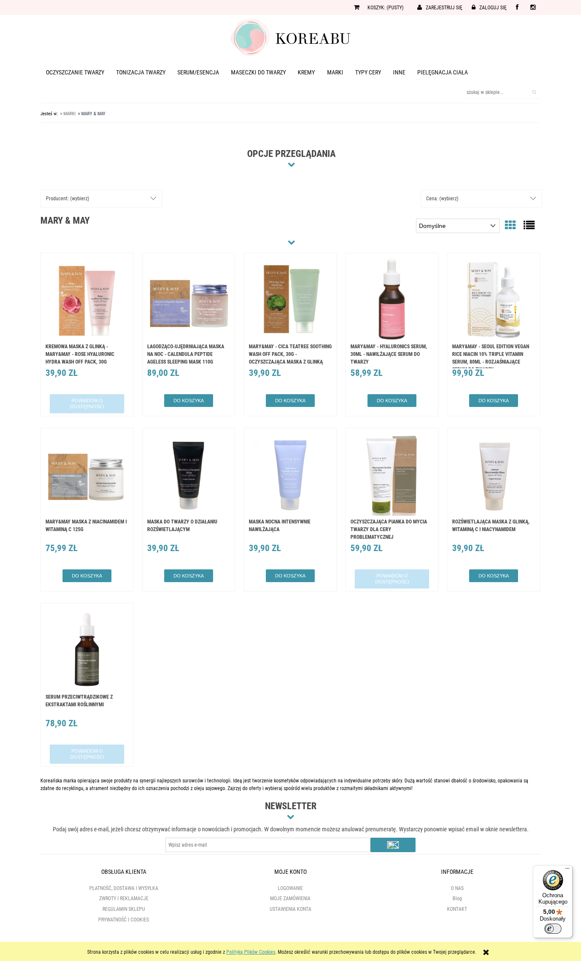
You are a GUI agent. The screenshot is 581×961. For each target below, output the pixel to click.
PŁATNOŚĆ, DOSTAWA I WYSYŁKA (123, 888)
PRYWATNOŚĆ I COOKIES (123, 920)
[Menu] (567, 870)
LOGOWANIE (290, 888)
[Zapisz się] (393, 845)
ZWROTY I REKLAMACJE (123, 898)
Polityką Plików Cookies (250, 952)
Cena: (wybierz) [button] (442, 199)
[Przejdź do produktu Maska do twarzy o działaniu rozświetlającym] (188, 475)
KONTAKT (457, 909)
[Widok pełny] (529, 225)
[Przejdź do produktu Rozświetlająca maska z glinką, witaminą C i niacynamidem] (493, 475)
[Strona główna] (290, 37)
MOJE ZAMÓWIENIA (290, 898)
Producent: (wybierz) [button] (67, 199)
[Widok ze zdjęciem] (510, 225)
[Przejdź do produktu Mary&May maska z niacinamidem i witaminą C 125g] (87, 475)
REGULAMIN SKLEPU (124, 909)
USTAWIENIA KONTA (290, 909)
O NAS (457, 888)
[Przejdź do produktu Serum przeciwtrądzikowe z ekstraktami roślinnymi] (87, 650)
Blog (457, 898)
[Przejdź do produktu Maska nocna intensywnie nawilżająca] (290, 475)
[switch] (552, 929)
